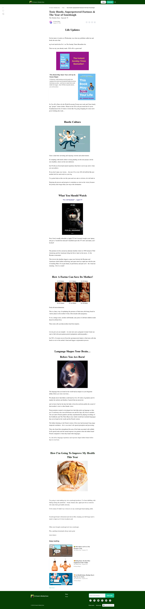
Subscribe (110, 2)
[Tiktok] (102, 600)
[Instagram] (110, 600)
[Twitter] (90, 600)
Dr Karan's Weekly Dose (54, 7)
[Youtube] (98, 600)
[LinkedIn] (94, 600)
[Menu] (115, 2)
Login (103, 2)
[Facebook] (106, 600)
